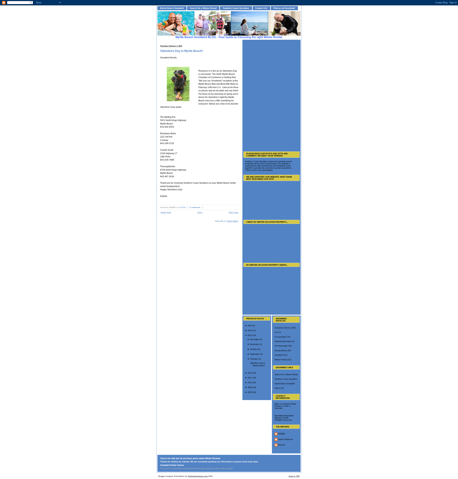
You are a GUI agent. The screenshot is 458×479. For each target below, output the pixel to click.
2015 (250, 326)
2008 (250, 392)
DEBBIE (281, 434)
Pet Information (281, 346)
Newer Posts (166, 212)
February (254, 359)
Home (200, 212)
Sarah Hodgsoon (285, 439)
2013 (250, 335)
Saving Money (281, 350)
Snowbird (279, 355)
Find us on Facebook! (284, 8)
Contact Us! (261, 8)
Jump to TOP (294, 476)
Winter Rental (280, 360)
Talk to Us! (279, 388)
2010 (250, 382)
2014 (250, 330)
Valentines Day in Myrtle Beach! (181, 50)
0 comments (195, 207)
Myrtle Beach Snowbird (172, 8)
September (254, 354)
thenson (281, 445)
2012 (250, 373)
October (253, 349)
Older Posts (233, 212)
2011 (250, 378)
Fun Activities (280, 337)
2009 (250, 387)
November (254, 344)
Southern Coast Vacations (236, 8)
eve (276, 332)
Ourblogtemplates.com (198, 476)
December (254, 339)
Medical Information (283, 341)
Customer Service (282, 328)
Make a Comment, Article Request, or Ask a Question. (285, 406)
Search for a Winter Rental (203, 8)
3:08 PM (182, 207)
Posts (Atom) (232, 221)
